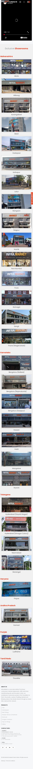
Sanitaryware (5, 710)
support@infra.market (7, 743)
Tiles (3, 707)
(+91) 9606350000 (6, 739)
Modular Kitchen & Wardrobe (9, 714)
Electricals (4, 717)
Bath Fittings (5, 712)
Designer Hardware (7, 719)
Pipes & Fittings (6, 722)
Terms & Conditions (10, 760)
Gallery (4, 724)
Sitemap (3, 760)
